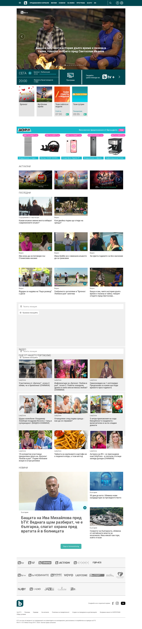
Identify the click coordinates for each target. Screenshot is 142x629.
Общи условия (21, 614)
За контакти (45, 612)
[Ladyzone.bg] (83, 575)
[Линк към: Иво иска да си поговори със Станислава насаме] (35, 249)
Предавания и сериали (39, 3)
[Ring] (99, 563)
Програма (81, 3)
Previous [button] (22, 37)
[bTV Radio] (37, 589)
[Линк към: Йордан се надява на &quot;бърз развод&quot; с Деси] (35, 284)
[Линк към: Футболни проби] (44, 101)
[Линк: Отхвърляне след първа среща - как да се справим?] (71, 411)
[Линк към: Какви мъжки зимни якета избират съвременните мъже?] (35, 213)
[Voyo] (70, 575)
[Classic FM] (64, 589)
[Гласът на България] (106, 179)
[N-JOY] (24, 589)
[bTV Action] (64, 562)
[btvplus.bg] (23, 575)
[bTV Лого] (20, 603)
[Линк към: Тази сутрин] (80, 101)
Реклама (27, 612)
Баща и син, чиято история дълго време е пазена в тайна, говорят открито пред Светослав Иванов (71, 49)
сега (23, 73)
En (95, 3)
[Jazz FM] (51, 589)
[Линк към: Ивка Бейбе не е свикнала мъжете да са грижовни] (71, 249)
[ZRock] (75, 589)
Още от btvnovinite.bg (71, 546)
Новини (62, 3)
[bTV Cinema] (46, 562)
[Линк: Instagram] (116, 603)
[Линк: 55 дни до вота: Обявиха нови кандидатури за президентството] (106, 488)
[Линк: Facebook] (111, 603)
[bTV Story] (83, 562)
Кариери (35, 612)
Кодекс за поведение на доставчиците (84, 612)
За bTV (89, 3)
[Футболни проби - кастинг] (35, 179)
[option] (35, 179)
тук (121, 130)
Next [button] (120, 37)
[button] (65, 65)
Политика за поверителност (60, 612)
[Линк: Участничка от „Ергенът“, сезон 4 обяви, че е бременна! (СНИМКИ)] (35, 376)
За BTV (19, 612)
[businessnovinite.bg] (57, 575)
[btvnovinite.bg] (39, 575)
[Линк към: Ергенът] (26, 101)
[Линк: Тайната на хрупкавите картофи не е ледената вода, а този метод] (71, 447)
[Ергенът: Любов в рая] (71, 179)
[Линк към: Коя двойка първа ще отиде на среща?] (71, 213)
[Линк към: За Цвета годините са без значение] (106, 249)
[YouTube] (122, 603)
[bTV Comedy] (33, 562)
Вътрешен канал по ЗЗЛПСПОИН (110, 612)
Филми (54, 3)
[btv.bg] (23, 562)
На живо (71, 3)
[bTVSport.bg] (97, 575)
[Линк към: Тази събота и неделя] (62, 101)
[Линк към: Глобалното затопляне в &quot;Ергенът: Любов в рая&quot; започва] (71, 284)
